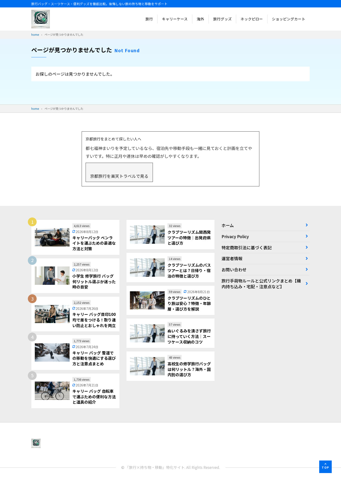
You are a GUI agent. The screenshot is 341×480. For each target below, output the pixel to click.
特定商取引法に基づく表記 (247, 247)
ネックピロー (252, 19)
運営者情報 (232, 258)
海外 (200, 19)
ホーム (228, 225)
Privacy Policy (235, 236)
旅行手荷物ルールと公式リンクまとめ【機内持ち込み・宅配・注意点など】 (261, 283)
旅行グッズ (222, 19)
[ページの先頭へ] (325, 467)
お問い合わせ (234, 269)
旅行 (149, 19)
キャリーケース (175, 19)
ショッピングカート (288, 19)
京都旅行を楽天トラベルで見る (119, 176)
